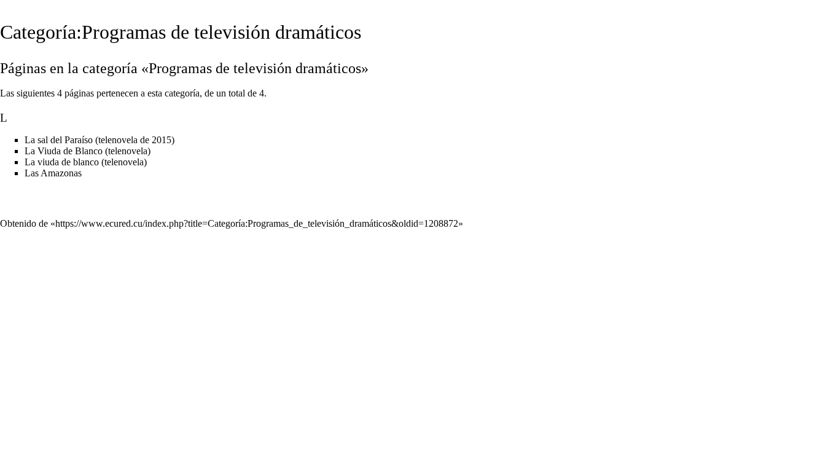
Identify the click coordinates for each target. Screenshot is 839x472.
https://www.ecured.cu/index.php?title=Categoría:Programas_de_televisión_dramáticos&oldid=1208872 (256, 223)
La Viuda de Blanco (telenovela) (87, 151)
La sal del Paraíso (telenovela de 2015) (99, 140)
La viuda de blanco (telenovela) (86, 162)
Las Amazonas (53, 173)
